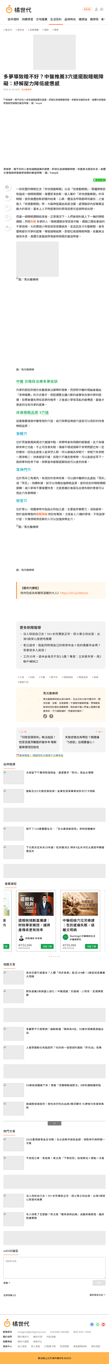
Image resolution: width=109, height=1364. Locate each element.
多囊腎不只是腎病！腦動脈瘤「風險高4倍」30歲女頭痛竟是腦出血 (65, 1030)
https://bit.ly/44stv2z (74, 593)
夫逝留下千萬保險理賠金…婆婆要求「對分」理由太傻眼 (60, 772)
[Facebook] (51, 716)
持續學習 (27, 19)
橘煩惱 (83, 19)
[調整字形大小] (7, 226)
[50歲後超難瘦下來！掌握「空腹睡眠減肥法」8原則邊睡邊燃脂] (13, 1090)
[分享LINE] (7, 197)
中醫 (42, 677)
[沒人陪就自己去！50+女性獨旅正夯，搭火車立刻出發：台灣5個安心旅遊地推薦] (13, 1201)
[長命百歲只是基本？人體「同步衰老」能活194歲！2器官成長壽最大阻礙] (13, 977)
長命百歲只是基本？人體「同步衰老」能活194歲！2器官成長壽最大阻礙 (65, 974)
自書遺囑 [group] (34, 29)
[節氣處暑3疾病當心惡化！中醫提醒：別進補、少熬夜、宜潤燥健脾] (13, 996)
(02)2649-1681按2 (59, 1331)
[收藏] (7, 216)
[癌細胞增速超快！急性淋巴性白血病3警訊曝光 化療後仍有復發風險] (13, 1109)
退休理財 (13, 19)
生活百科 (56, 19)
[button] (101, 9)
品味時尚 (70, 19)
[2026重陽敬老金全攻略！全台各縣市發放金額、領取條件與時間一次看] (13, 1144)
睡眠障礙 (68, 677)
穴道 (21, 677)
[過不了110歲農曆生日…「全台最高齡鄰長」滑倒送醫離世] (13, 833)
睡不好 (54, 677)
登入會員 (35, 1346)
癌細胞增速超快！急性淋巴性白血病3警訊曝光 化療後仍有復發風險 (65, 1105)
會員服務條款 (80, 1346)
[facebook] (92, 1324)
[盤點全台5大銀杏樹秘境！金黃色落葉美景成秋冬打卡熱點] (13, 796)
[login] (96, 9)
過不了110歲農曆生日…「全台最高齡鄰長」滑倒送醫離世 (61, 828)
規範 (5, 1282)
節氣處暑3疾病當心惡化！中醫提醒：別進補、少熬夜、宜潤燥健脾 (64, 993)
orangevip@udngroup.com (32, 1331)
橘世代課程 (23, 1341)
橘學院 (94, 19)
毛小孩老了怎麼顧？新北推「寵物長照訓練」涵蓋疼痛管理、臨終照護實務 (65, 1216)
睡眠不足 (24, 682)
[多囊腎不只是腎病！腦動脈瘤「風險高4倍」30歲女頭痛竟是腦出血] (13, 1034)
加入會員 (22, 1346)
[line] (97, 1324)
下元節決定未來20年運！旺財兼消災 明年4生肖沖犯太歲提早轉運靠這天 (65, 849)
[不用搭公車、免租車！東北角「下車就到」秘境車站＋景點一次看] (13, 1163)
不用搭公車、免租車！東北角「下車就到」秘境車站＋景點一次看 (65, 1158)
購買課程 (87, 9)
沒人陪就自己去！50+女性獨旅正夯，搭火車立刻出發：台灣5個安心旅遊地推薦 (65, 1197)
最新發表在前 (96, 1294)
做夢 (96, 677)
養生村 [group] (8, 29)
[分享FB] (7, 187)
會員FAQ (37, 1341)
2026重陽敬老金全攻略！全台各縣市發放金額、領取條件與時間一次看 (65, 1141)
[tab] (49, 956)
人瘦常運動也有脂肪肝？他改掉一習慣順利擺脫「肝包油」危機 (64, 1047)
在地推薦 (41, 19)
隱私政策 (95, 1346)
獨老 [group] (56, 29)
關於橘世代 (23, 1336)
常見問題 (64, 1346)
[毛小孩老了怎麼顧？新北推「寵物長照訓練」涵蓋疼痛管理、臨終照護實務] (13, 1219)
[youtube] (103, 1324)
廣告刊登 (37, 1336)
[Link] (45, 716)
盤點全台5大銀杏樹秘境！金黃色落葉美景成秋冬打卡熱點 (60, 791)
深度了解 (21, 946)
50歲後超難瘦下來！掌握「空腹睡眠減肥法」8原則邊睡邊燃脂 (63, 1085)
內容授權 (51, 1336)
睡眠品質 (83, 677)
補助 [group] (46, 29)
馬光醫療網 (26, 89)
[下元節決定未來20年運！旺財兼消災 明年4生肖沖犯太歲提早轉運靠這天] (13, 852)
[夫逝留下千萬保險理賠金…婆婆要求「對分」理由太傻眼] (13, 777)
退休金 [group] (20, 29)
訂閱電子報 (50, 1346)
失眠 (32, 677)
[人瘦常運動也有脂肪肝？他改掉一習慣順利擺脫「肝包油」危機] (13, 1052)
